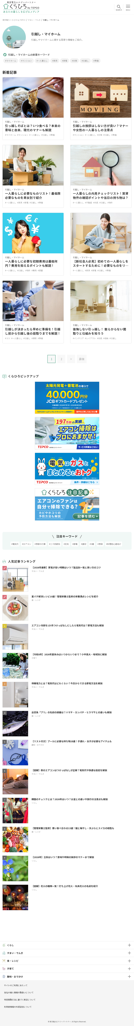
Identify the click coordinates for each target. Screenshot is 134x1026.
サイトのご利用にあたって (15, 985)
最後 (81, 359)
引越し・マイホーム (14, 121)
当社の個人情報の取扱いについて (19, 992)
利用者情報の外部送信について (18, 1006)
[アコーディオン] (129, 945)
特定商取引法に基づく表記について (19, 999)
